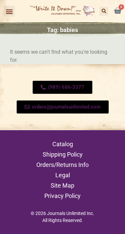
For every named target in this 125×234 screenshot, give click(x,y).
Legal (62, 175)
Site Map (62, 185)
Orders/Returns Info (62, 164)
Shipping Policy (63, 154)
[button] (9, 11)
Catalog (62, 144)
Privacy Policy (62, 195)
